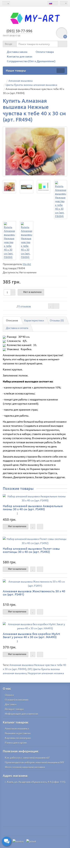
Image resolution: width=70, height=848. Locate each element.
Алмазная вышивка (17, 728)
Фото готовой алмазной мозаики (25, 767)
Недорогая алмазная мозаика (46, 673)
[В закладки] (50, 306)
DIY (30, 669)
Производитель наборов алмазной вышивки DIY (34, 762)
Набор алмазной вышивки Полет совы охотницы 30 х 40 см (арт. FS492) (31, 550)
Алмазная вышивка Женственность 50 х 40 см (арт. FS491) (34, 592)
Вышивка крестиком (17, 733)
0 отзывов (24, 306)
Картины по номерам (18, 737)
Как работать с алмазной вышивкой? (27, 757)
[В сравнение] (56, 306)
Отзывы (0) (57, 320)
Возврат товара (14, 709)
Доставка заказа (17, 52)
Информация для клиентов (21, 713)
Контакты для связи (19, 56)
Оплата (9, 694)
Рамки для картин (16, 742)
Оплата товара (45, 52)
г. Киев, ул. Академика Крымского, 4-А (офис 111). (35, 781)
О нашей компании (16, 699)
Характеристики (34, 320)
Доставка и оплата (17, 327)
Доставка (10, 704)
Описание (12, 320)
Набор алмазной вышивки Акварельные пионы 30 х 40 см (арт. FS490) (33, 507)
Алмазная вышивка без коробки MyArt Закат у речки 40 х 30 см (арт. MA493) (31, 635)
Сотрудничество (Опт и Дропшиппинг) (31, 61)
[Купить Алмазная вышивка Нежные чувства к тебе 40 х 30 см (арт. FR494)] (35, 151)
